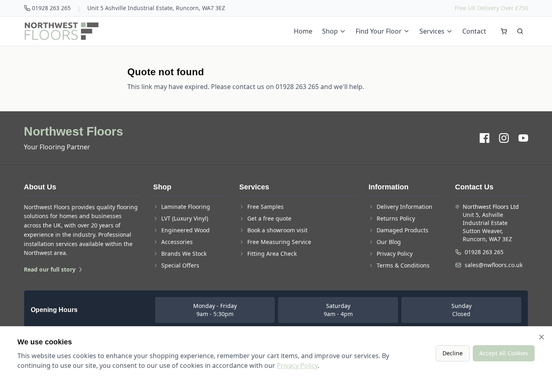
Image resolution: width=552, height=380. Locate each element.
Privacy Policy (395, 253)
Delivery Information (404, 206)
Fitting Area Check (272, 253)
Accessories (177, 242)
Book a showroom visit (277, 230)
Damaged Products (402, 230)
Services (432, 31)
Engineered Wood (185, 230)
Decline (452, 353)
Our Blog (389, 242)
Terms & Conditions (403, 265)
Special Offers (180, 265)
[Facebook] (484, 138)
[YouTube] (523, 138)
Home (303, 31)
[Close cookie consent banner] (541, 337)
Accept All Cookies (503, 353)
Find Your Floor (379, 31)
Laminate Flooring (185, 206)
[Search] (520, 31)
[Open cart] (504, 31)
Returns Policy (396, 218)
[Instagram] (504, 138)
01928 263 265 (51, 8)
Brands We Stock (183, 253)
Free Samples (265, 206)
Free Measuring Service (279, 242)
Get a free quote (269, 218)
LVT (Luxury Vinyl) (184, 218)
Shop (330, 31)
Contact (474, 31)
